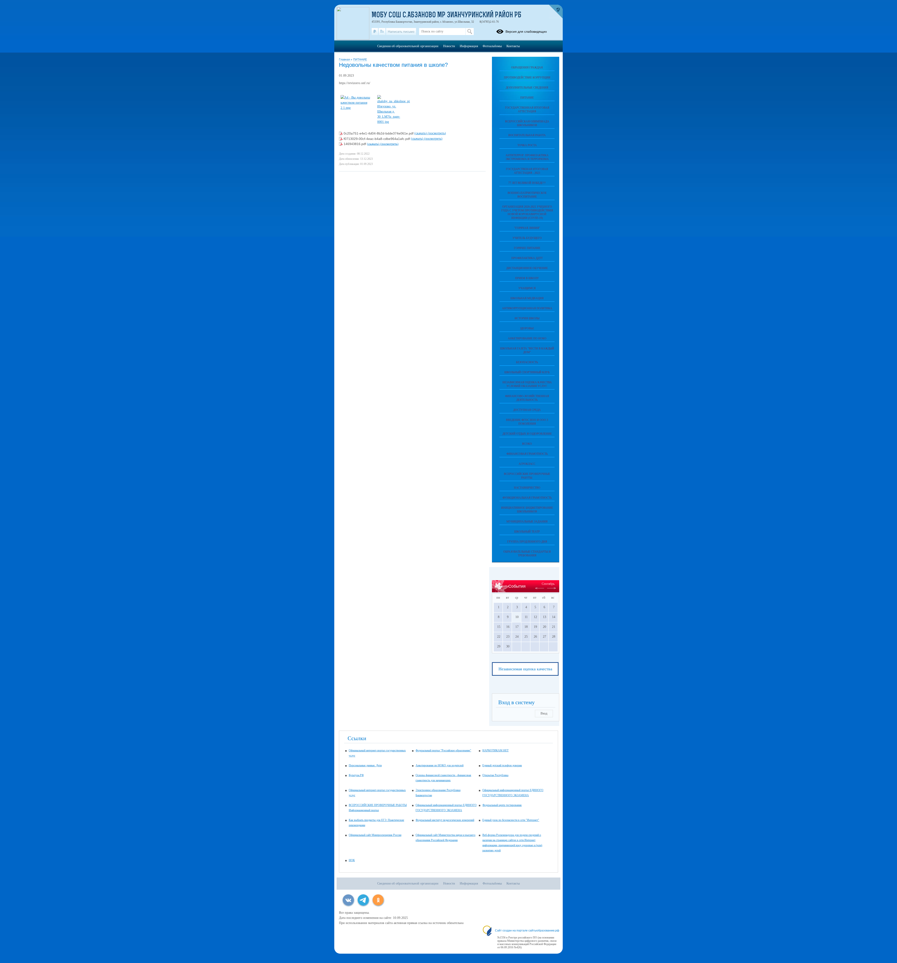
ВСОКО (527, 443)
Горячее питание (527, 248)
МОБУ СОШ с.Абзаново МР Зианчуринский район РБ (446, 15)
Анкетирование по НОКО (527, 338)
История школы (527, 318)
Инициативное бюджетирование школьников (527, 509)
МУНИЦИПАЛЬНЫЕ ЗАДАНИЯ (527, 521)
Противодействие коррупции (527, 77)
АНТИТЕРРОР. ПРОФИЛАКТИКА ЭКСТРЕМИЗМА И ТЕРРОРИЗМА (527, 157)
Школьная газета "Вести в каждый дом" (527, 350)
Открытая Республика (495, 775)
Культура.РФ (356, 775)
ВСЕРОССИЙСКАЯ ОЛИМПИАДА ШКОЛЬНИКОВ (527, 123)
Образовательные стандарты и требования (527, 553)
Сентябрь (548, 584)
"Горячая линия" (527, 228)
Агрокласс (527, 464)
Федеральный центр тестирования (502, 805)
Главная (345, 59)
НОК (352, 860)
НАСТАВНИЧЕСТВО (527, 487)
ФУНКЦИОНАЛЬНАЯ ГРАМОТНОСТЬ (527, 497)
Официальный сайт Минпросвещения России (375, 835)
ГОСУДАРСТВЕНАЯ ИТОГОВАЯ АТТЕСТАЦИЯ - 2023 (527, 170)
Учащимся (527, 288)
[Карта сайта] (382, 31)
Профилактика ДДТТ (527, 258)
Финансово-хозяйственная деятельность (527, 398)
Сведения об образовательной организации (407, 46)
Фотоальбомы (492, 46)
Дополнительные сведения (527, 87)
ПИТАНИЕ (360, 59)
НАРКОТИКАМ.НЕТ (495, 750)
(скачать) (421, 133)
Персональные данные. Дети (365, 765)
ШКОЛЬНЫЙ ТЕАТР (527, 531)
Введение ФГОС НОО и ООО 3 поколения (527, 421)
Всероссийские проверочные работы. (527, 475)
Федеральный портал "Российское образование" (443, 750)
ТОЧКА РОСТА (527, 145)
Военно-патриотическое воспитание (527, 194)
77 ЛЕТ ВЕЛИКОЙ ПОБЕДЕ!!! (527, 183)
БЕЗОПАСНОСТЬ (527, 362)
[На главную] (375, 31)
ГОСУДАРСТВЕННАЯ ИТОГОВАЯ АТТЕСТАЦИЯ (527, 109)
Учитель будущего (527, 238)
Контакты (513, 46)
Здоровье (527, 328)
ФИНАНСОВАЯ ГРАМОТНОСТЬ (527, 453)
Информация (469, 46)
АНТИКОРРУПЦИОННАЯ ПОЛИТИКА (527, 308)
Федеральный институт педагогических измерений (445, 820)
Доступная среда (527, 410)
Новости (449, 46)
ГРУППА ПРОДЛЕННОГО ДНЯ (527, 541)
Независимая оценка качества (525, 669)
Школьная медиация (527, 298)
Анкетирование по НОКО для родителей (439, 765)
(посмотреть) (437, 133)
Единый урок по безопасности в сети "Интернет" (510, 820)
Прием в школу (527, 278)
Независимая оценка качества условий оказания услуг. (527, 384)
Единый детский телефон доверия (502, 765)
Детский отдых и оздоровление (527, 433)
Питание (527, 97)
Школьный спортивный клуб (527, 372)
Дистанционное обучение (527, 268)
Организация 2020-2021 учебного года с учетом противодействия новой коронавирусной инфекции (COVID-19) (527, 212)
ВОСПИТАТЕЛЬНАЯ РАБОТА (527, 135)
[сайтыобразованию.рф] (556, 12)
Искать (470, 31)
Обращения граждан (527, 67)
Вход (544, 713)
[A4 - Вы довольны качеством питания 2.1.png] (357, 108)
